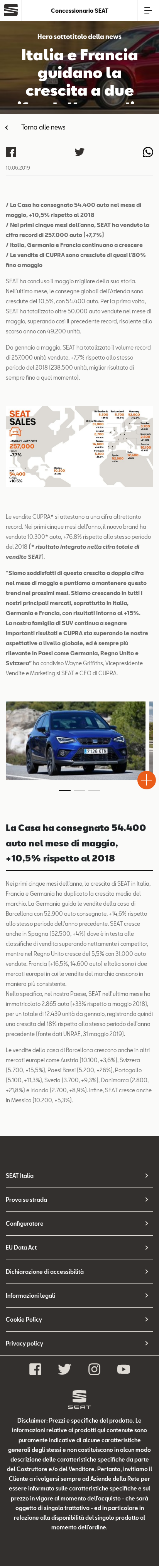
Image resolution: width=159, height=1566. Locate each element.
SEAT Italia (20, 1175)
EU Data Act (21, 1247)
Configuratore (25, 1223)
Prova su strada (26, 1199)
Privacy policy (24, 1343)
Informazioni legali (30, 1295)
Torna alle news (43, 127)
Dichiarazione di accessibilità (45, 1271)
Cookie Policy (24, 1319)
